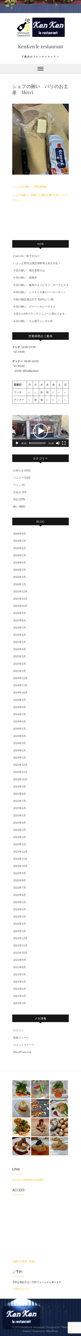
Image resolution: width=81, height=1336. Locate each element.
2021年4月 (19, 996)
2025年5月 (19, 641)
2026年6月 (19, 548)
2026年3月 (19, 569)
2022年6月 (19, 894)
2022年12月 (20, 851)
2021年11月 (20, 945)
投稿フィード (21, 1037)
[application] (40, 431)
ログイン (18, 1030)
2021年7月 (19, 974)
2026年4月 (19, 562)
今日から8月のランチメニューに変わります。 (40, 313)
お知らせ (18, 470)
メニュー (18, 477)
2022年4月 (19, 909)
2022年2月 (19, 923)
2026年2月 (19, 576)
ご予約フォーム (20, 1288)
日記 (15, 499)
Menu (56, 1306)
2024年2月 (19, 750)
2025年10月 (20, 605)
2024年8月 (19, 707)
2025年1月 (19, 670)
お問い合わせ (40, 1311)
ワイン (17, 484)
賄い (15, 506)
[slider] (37, 443)
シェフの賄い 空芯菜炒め (29, 186)
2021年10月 (20, 952)
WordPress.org (22, 1052)
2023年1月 (19, 844)
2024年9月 (19, 699)
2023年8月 (19, 793)
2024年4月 (19, 736)
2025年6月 (19, 634)
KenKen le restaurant (40, 46)
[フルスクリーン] (64, 443)
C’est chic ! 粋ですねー (26, 256)
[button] (40, 431)
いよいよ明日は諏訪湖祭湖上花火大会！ (37, 263)
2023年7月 (19, 800)
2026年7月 (19, 540)
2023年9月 (19, 786)
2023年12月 (20, 764)
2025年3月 (19, 656)
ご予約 (58, 1311)
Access (41, 1317)
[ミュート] (58, 443)
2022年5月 (19, 902)
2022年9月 (19, 873)
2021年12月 (20, 938)
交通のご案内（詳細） (24, 1261)
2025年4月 (19, 649)
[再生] (17, 443)
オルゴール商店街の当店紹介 (28, 1179)
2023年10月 (20, 779)
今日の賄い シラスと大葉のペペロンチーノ (39, 292)
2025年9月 (19, 613)
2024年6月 (19, 721)
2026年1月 (19, 584)
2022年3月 (19, 916)
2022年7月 (19, 887)
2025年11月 (20, 598)
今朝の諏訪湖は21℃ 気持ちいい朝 (33, 299)
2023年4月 (19, 822)
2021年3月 (19, 1003)
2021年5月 (19, 988)
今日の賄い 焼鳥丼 (25, 277)
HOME (24, 1306)
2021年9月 (19, 959)
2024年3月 (19, 743)
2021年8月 (19, 967)
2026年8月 (19, 533)
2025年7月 (19, 627)
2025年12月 (20, 591)
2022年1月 (19, 931)
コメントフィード (23, 1044)
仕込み (17, 492)
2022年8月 (19, 880)
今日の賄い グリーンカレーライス (34, 306)
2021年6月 (19, 981)
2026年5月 (19, 555)
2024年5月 (19, 728)
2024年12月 (20, 678)
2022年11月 (20, 858)
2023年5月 (19, 815)
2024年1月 (19, 757)
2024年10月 (20, 692)
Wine (22, 1311)
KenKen (40, 1306)
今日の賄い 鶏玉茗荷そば (29, 270)
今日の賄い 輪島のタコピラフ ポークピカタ (41, 284)
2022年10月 (20, 866)
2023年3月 (19, 829)
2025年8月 (19, 620)
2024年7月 (19, 714)
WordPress (52, 1331)
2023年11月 (20, 771)
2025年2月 (19, 663)
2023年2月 (19, 837)
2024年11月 (20, 685)
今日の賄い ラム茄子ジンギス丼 (33, 321)
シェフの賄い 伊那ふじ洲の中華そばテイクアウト (40, 197)
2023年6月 (19, 808)
